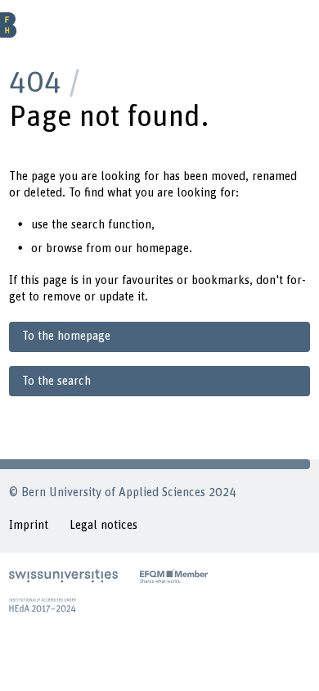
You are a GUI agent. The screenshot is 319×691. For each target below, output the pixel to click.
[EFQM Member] (174, 575)
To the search (56, 381)
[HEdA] (42, 605)
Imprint (28, 525)
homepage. (164, 248)
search (88, 225)
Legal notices (103, 525)
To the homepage (66, 336)
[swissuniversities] (63, 575)
